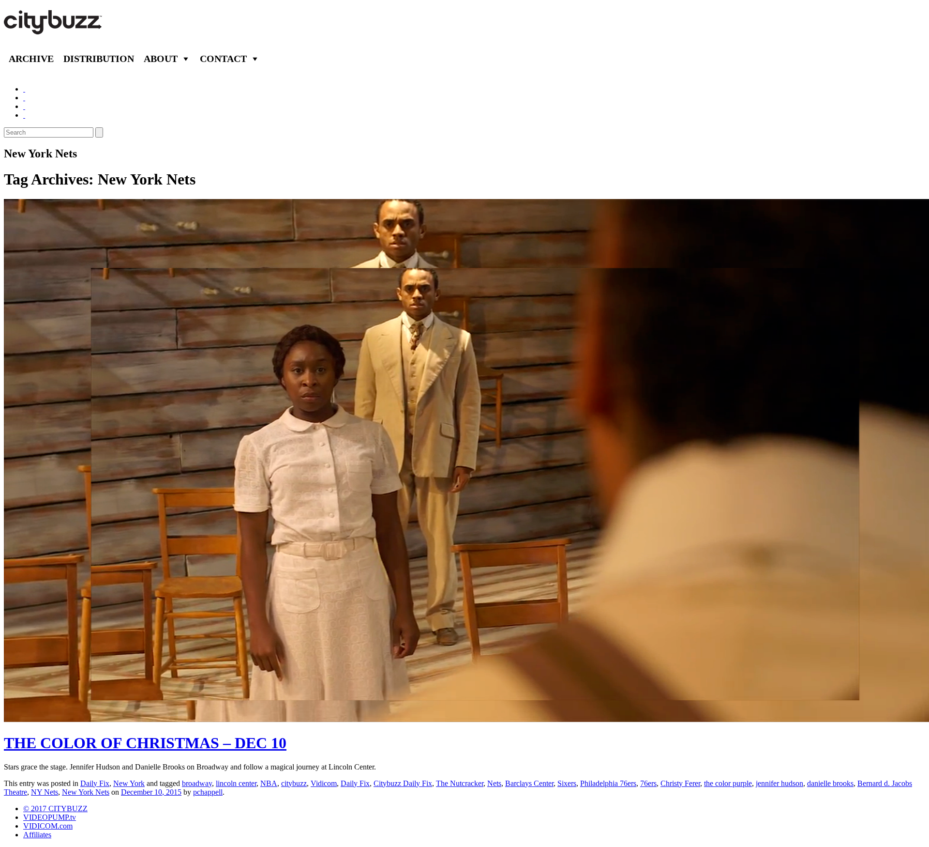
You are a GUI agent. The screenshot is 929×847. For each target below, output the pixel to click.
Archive (31, 58)
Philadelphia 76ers (608, 783)
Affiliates (37, 835)
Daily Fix (94, 783)
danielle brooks (830, 783)
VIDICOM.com (48, 826)
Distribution (98, 58)
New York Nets (85, 792)
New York (129, 783)
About (161, 58)
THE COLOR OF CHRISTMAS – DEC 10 (145, 743)
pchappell (208, 792)
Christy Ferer (680, 783)
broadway (197, 783)
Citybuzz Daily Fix (403, 783)
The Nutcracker (459, 783)
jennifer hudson (779, 783)
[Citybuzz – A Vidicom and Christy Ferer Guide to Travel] (54, 29)
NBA (268, 783)
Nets (494, 783)
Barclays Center (529, 783)
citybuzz (294, 783)
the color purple (728, 783)
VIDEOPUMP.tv (49, 817)
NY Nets (44, 792)
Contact (223, 58)
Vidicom (324, 783)
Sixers (566, 783)
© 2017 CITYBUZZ (55, 808)
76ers (648, 783)
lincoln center (236, 783)
